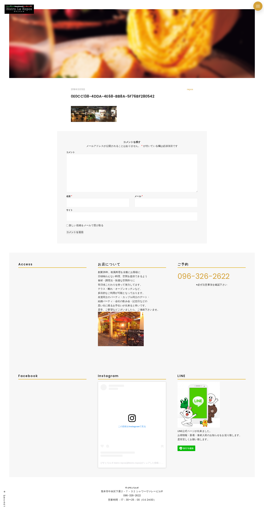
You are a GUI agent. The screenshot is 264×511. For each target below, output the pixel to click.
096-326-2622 (204, 276)
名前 (69, 196)
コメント (70, 152)
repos (190, 89)
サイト (69, 210)
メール (139, 196)
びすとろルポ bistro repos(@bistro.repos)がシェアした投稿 (130, 463)
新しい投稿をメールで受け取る (86, 225)
